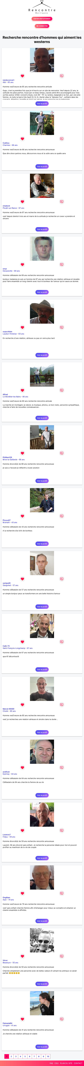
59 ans (12, 837)
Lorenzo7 (7, 834)
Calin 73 (6, 646)
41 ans (14, 1025)
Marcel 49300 (8, 709)
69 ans (17, 271)
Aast (4, 900)
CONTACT (78, 1063)
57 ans (15, 585)
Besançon (7, 962)
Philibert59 (7, 457)
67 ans (21, 208)
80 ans (25, 397)
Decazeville (7, 271)
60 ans (13, 711)
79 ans (11, 900)
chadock (6, 206)
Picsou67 (6, 520)
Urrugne (6, 1025)
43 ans (14, 522)
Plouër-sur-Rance (10, 208)
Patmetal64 (7, 1023)
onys (5, 269)
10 (48, 1056)
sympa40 (6, 583)
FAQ (51, 1063)
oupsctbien (7, 331)
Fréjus (5, 837)
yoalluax (6, 772)
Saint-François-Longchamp (14, 648)
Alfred (5, 394)
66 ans (22, 459)
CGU (57, 1063)
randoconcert (8, 80)
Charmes (6, 145)
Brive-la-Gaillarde (10, 459)
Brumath (6, 522)
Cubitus (6, 143)
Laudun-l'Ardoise (10, 334)
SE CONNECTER (42, 26)
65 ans (10, 82)
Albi (4, 82)
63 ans (21, 334)
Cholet (5, 711)
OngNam (6, 897)
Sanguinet (7, 585)
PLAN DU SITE (66, 1063)
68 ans (15, 145)
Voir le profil (42, 103)
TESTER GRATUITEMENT (42, 19)
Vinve (5, 960)
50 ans (15, 962)
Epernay (6, 774)
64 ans (14, 774)
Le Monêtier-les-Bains (12, 397)
